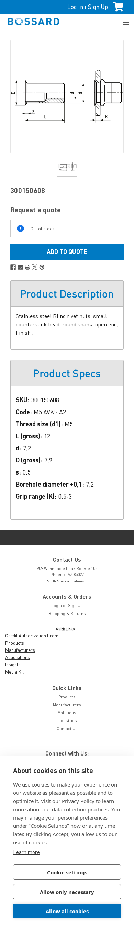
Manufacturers (20, 650)
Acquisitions (17, 657)
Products (14, 643)
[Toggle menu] (122, 21)
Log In (75, 6)
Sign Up (98, 6)
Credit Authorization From (31, 635)
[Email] (20, 267)
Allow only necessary (67, 891)
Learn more (26, 852)
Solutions (67, 712)
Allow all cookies (67, 911)
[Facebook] (13, 267)
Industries (67, 720)
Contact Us (67, 728)
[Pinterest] (42, 267)
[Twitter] (34, 267)
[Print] (27, 267)
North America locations (65, 581)
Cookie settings (67, 872)
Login (56, 605)
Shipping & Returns (67, 613)
